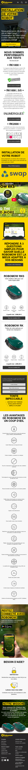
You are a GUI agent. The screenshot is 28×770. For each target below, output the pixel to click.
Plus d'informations (11, 44)
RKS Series (3, 741)
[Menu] (26, 2)
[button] (4, 46)
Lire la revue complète (14, 85)
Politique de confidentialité (21, 752)
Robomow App (4, 752)
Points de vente (18, 741)
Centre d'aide (4, 750)
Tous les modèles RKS (14, 318)
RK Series (3, 743)
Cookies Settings (14, 384)
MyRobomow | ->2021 (6, 753)
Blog (16, 750)
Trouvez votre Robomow (14, 264)
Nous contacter (18, 748)
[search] (22, 2)
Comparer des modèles (20, 743)
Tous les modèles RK (14, 367)
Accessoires (4, 744)
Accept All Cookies (14, 391)
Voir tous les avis (14, 60)
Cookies (17, 753)
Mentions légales (19, 755)
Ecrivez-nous (18, 763)
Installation (3, 748)
